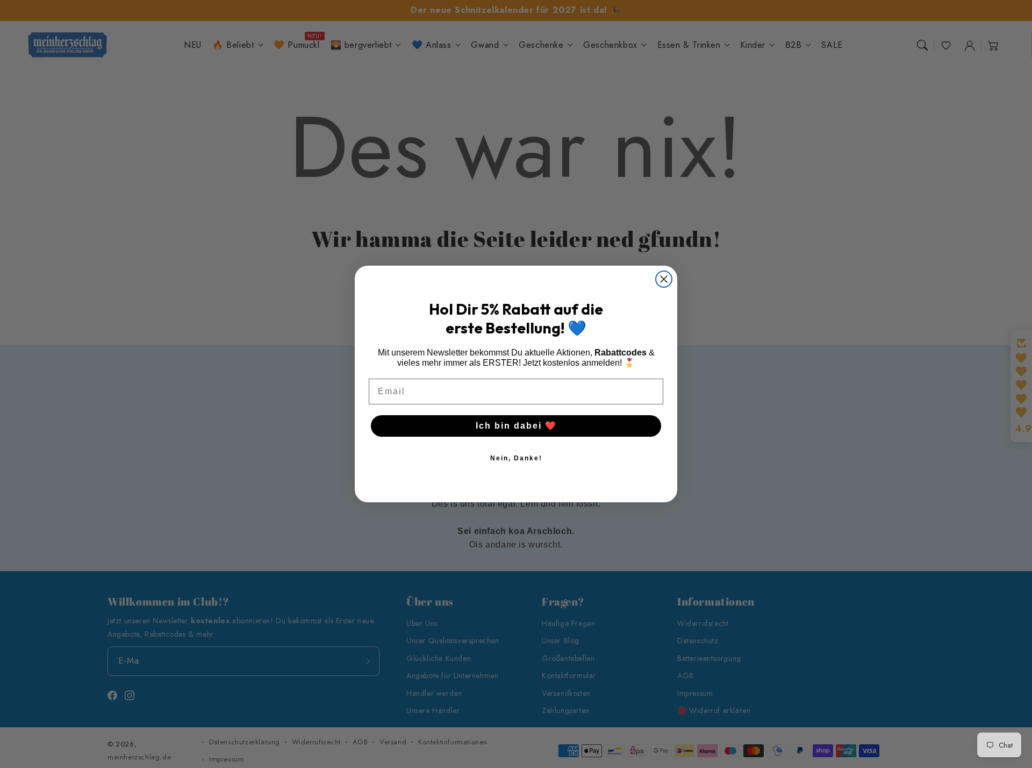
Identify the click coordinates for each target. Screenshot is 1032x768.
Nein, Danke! (516, 458)
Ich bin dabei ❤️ (516, 425)
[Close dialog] (664, 279)
